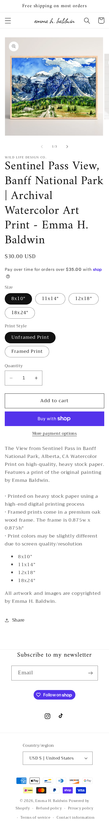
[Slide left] (42, 146)
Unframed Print (30, 337)
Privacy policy (81, 808)
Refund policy (49, 808)
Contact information (76, 817)
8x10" (18, 298)
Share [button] (18, 620)
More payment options (54, 433)
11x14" (50, 298)
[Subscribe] (91, 673)
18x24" (19, 312)
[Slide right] (67, 146)
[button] (8, 21)
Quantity (14, 366)
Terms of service (35, 817)
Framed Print (27, 351)
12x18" (83, 298)
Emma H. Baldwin (51, 801)
